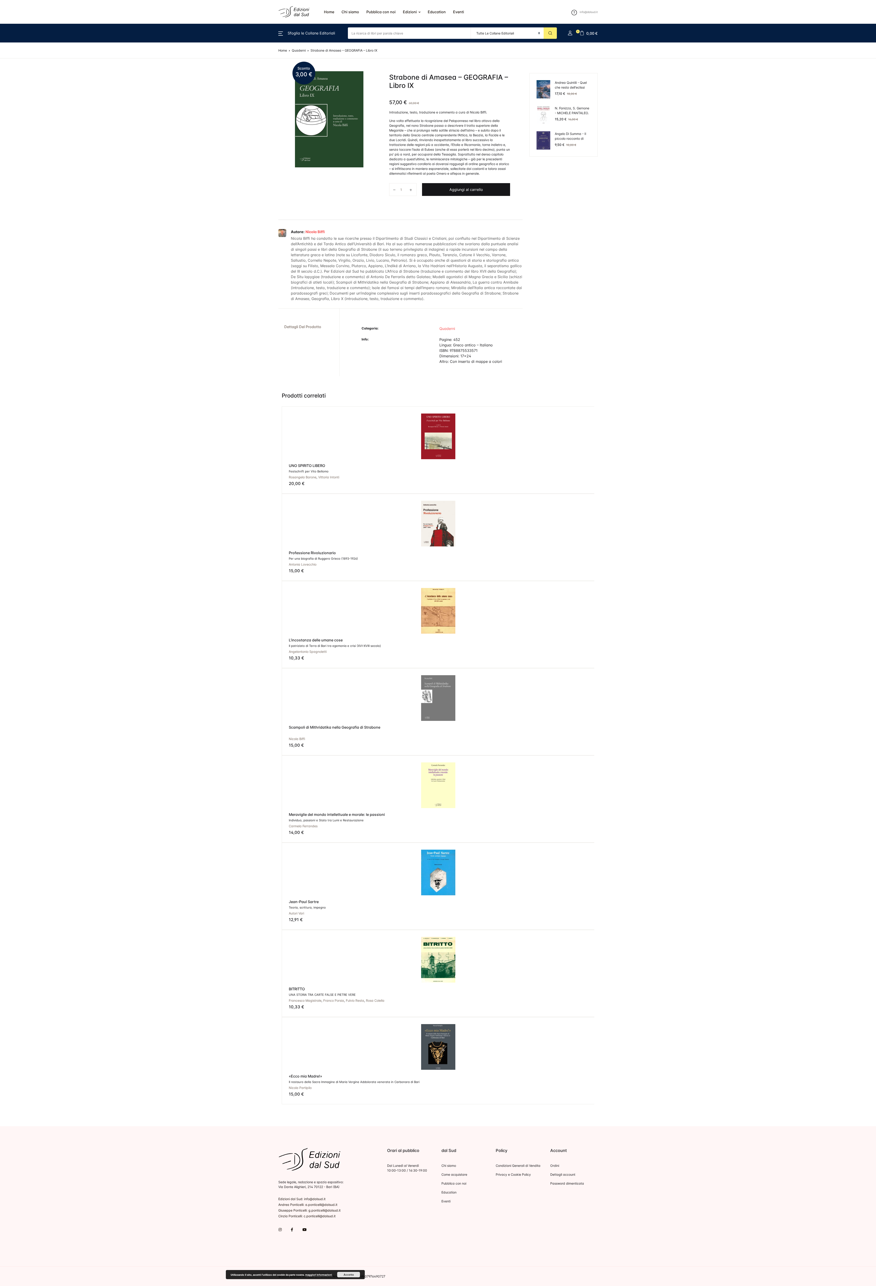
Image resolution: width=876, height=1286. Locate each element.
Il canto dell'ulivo (21, 134)
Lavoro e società (21, 158)
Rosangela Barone (302, 477)
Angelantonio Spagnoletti (308, 652)
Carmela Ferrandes (303, 826)
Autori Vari (296, 913)
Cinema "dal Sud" (22, 63)
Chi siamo (350, 12)
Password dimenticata (567, 1183)
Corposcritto (18, 99)
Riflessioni (15, 229)
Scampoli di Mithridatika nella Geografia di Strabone (334, 727)
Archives (14, 39)
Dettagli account (562, 1174)
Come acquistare (454, 1174)
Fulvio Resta (355, 1000)
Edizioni (410, 12)
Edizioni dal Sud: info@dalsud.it (302, 1199)
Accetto (349, 1275)
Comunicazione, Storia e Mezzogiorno (40, 87)
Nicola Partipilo (300, 1088)
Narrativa (15, 182)
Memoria (14, 170)
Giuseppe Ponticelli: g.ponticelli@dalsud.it (309, 1210)
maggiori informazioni (318, 1274)
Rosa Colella (375, 1000)
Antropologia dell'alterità (28, 27)
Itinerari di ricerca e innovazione (35, 146)
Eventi (458, 12)
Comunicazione (20, 75)
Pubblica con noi (381, 12)
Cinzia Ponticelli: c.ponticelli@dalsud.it (307, 1216)
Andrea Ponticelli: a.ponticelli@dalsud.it (307, 1205)
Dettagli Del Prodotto (302, 326)
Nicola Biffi (315, 231)
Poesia (12, 205)
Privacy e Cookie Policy (513, 1174)
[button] (306, 33)
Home (329, 12)
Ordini (554, 1165)
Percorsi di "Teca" (22, 194)
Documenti (16, 110)
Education (437, 12)
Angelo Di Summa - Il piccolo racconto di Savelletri (570, 138)
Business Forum (20, 51)
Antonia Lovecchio (302, 564)
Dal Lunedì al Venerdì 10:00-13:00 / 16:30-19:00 (407, 1168)
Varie (11, 253)
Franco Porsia (333, 1000)
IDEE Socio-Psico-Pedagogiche (34, 122)
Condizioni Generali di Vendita (518, 1165)
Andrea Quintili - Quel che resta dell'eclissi (571, 85)
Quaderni (15, 217)
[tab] (307, 327)
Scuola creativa (20, 241)
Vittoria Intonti (328, 477)
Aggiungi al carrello (466, 189)
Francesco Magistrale (305, 1000)
